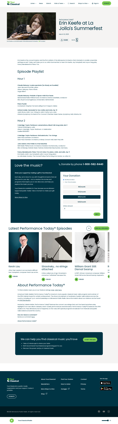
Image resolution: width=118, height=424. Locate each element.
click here (58, 290)
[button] (24, 255)
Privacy (83, 384)
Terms (83, 389)
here (33, 317)
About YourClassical (48, 379)
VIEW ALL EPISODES (101, 228)
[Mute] (110, 421)
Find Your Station (67, 379)
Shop (43, 394)
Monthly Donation (70, 179)
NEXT (97, 214)
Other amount (68, 206)
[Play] (12, 420)
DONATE (11, 396)
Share (65, 40)
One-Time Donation (70, 182)
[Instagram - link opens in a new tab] (108, 411)
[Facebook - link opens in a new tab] (99, 411)
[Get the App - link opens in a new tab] (105, 383)
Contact (84, 379)
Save (73, 40)
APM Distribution (24, 300)
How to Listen (65, 384)
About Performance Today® (27, 321)
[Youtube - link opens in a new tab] (103, 411)
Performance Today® (66, 19)
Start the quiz (90, 340)
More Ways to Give (21, 197)
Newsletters (45, 384)
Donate (106, 3)
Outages (64, 389)
